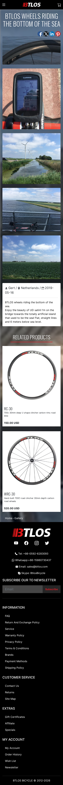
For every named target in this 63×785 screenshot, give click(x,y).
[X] (46, 33)
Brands (9, 654)
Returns (9, 692)
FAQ (7, 616)
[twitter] (47, 543)
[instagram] (37, 543)
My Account (12, 748)
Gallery (18, 518)
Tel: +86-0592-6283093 (32, 553)
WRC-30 (9, 493)
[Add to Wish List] (29, 401)
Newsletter (11, 767)
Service (9, 628)
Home (8, 518)
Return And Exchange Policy (22, 622)
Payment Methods (16, 661)
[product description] (52, 401)
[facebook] (26, 543)
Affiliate (10, 723)
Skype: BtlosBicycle (33, 573)
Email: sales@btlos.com (33, 566)
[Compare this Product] (41, 401)
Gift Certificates (15, 716)
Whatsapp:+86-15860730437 (32, 560)
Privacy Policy (13, 641)
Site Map (10, 698)
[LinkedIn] (52, 33)
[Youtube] (16, 543)
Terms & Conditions (17, 648)
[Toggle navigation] (4, 4)
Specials (10, 729)
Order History (13, 754)
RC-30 (8, 408)
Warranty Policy (14, 635)
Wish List (10, 761)
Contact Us (12, 685)
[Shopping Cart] (59, 5)
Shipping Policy (14, 667)
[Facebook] (40, 33)
